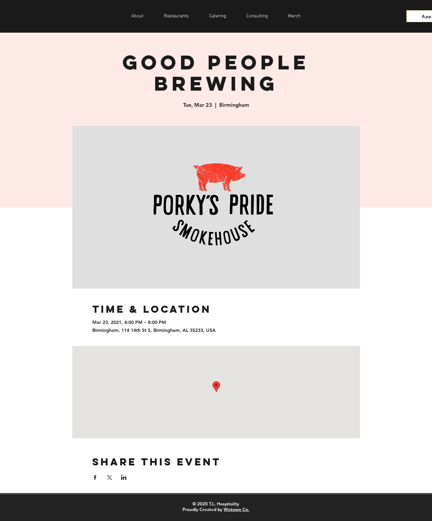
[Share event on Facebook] (95, 477)
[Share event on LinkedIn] (124, 477)
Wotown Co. (236, 509)
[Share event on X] (109, 477)
